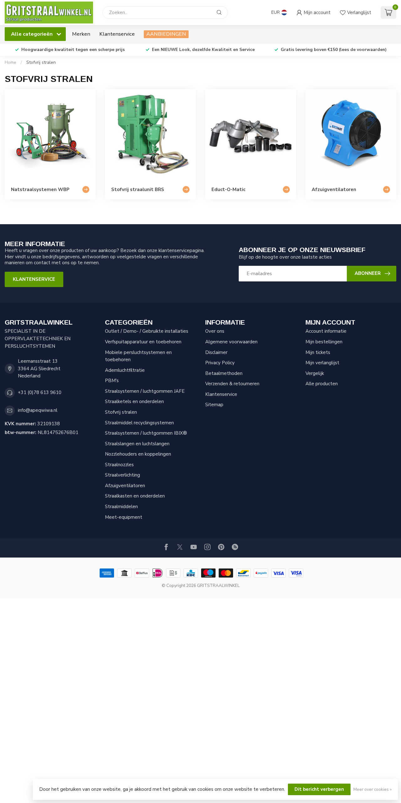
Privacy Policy (220, 363)
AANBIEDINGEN (166, 34)
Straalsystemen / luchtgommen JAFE (145, 391)
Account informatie (325, 331)
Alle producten (321, 384)
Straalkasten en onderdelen (135, 496)
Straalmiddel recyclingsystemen (139, 423)
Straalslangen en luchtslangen (137, 444)
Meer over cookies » (372, 789)
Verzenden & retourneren (232, 384)
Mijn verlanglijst (322, 363)
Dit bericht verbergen (319, 789)
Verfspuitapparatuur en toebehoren (143, 342)
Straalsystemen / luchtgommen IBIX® (146, 433)
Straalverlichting (122, 475)
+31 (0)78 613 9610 (39, 392)
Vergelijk (314, 373)
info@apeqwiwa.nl (37, 410)
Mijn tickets (317, 352)
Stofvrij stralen (41, 62)
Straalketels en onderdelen (134, 401)
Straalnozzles (119, 465)
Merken (81, 34)
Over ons (214, 331)
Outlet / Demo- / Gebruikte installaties (146, 331)
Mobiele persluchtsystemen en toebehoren (138, 356)
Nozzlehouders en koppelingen (138, 454)
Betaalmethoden (223, 373)
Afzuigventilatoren (125, 485)
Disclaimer (216, 352)
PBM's (112, 380)
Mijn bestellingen (323, 342)
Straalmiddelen (121, 506)
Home (10, 62)
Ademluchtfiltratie (125, 370)
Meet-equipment (123, 517)
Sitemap (214, 405)
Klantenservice (117, 34)
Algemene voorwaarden (231, 342)
